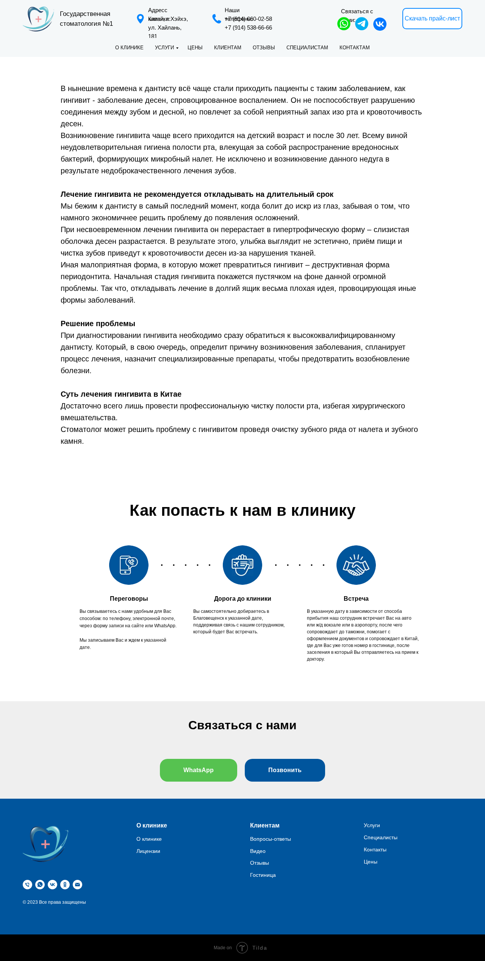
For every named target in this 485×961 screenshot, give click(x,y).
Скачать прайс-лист (432, 18)
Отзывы (264, 47)
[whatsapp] (40, 884)
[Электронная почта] (77, 884)
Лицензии (148, 851)
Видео (258, 851)
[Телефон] (27, 884)
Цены (195, 47)
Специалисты (380, 837)
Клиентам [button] (227, 47)
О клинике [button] (129, 47)
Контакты (375, 849)
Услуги (164, 47)
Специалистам (307, 47)
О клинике (149, 839)
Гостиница (263, 875)
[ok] (65, 884)
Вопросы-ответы (270, 839)
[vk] (52, 884)
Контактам (355, 47)
